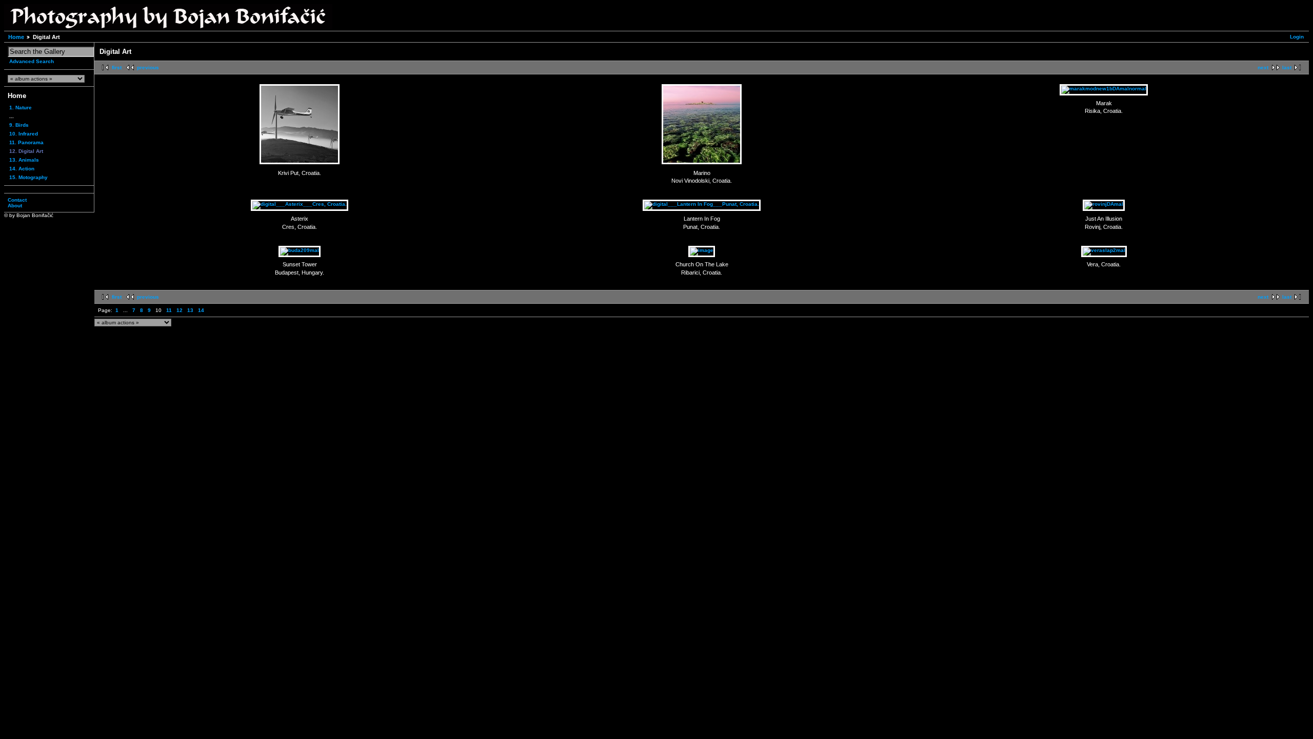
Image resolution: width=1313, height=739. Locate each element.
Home (16, 37)
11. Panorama (26, 142)
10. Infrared (23, 134)
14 (201, 310)
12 (179, 310)
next (1263, 67)
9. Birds (19, 125)
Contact (17, 200)
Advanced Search (31, 61)
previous (148, 67)
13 (190, 310)
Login (1297, 37)
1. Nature (20, 107)
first (117, 67)
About (15, 205)
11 (169, 310)
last (1286, 67)
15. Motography (28, 177)
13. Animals (24, 160)
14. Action (21, 168)
